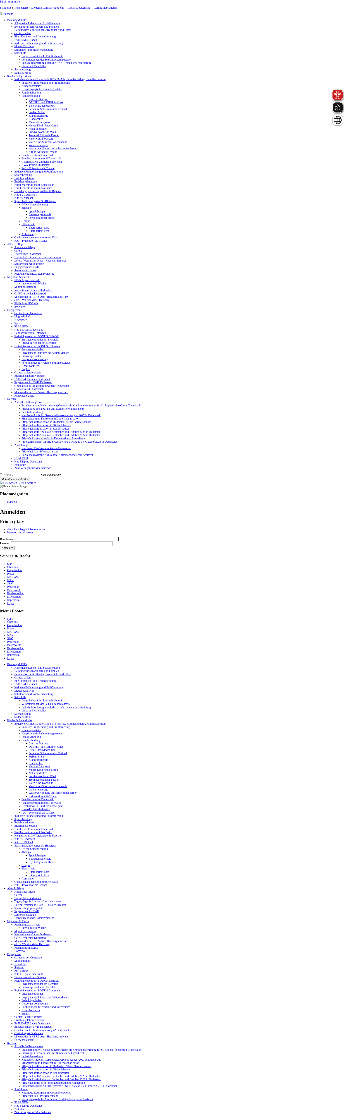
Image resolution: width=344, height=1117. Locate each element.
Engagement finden (33, 993)
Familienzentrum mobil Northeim (33, 832)
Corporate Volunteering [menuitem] (35, 359)
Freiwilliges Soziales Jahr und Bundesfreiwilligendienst (53, 1052)
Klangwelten (36, 763)
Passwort (5, 543)
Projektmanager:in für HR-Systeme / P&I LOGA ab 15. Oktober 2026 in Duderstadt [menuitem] (69, 441)
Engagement (14, 954)
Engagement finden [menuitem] (33, 349)
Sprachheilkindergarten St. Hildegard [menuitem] (35, 201)
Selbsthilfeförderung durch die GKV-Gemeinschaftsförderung (56, 707)
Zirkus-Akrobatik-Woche (43, 796)
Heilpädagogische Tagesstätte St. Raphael (37, 835)
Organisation (14, 570)
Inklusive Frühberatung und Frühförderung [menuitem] (38, 43)
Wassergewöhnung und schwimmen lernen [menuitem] (53, 148)
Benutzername (8, 539)
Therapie (27, 852)
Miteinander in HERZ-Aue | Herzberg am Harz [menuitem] (41, 296)
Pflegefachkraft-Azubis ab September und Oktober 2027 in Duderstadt (61, 1079)
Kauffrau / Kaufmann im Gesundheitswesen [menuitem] (46, 448)
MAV (10, 580)
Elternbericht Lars (39, 871)
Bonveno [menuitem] (19, 306)
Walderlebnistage (38, 789)
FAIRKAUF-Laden (25, 683)
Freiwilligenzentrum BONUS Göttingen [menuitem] (37, 346)
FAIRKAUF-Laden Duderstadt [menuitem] (32, 379)
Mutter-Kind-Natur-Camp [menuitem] (43, 125)
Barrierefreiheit (15, 593)
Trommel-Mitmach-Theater (44, 779)
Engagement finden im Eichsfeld (40, 983)
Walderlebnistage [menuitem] (38, 145)
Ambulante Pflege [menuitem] (24, 247)
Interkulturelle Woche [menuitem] (34, 283)
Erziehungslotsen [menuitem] (24, 178)
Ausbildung (21, 1089)
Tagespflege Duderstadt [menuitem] (27, 253)
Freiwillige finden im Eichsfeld (39, 987)
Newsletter (20, 964)
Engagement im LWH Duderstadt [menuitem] (33, 382)
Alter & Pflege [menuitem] (15, 244)
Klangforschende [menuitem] (38, 115)
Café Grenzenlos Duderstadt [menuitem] (30, 293)
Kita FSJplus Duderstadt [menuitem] (28, 461)
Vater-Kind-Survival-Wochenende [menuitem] (48, 141)
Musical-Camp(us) (39, 766)
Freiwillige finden (32, 1000)
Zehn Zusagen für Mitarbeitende (32, 1112)
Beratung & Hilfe (17, 664)
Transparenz (21, 7)
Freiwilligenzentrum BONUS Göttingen (37, 990)
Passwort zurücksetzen (20, 532)
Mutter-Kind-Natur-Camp (43, 769)
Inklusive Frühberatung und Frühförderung (38, 687)
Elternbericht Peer (39, 875)
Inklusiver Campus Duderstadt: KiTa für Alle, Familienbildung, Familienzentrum (60, 723)
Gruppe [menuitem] (26, 220)
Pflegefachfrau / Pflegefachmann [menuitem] (40, 451)
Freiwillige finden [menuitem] (32, 356)
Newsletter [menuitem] (20, 319)
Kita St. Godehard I (25, 838)
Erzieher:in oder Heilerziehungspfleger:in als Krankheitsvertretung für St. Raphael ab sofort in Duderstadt (81, 1049)
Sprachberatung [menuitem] (23, 174)
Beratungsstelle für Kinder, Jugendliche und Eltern (42, 674)
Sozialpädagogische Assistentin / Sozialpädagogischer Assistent (57, 1099)
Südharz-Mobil (22, 716)
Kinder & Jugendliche (19, 720)
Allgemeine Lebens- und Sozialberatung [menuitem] (37, 23)
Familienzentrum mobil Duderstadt (41, 802)
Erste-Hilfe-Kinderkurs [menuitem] (42, 105)
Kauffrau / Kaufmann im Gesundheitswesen (46, 1092)
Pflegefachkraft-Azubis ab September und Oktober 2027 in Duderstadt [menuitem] (61, 435)
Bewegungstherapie (40, 858)
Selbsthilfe (20, 697)
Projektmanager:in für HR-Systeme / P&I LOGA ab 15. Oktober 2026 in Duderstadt (69, 1085)
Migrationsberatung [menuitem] (25, 286)
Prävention (13, 586)
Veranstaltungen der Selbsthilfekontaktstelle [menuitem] (46, 59)
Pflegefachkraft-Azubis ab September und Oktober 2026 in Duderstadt (61, 1076)
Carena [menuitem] (18, 250)
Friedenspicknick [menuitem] (24, 395)
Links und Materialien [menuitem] (34, 66)
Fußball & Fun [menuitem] (37, 112)
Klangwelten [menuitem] (36, 118)
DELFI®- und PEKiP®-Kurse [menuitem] (46, 102)
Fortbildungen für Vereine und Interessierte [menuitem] (46, 362)
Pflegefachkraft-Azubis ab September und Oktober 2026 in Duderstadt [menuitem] (61, 431)
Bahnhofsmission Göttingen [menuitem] (30, 332)
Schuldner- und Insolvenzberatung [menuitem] (33, 49)
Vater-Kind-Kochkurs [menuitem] (41, 138)
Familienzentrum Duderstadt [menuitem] (38, 155)
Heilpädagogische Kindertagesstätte (42, 733)
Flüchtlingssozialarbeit (27, 924)
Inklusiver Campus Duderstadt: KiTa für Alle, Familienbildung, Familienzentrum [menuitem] (60, 79)
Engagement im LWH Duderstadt (33, 1026)
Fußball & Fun (37, 756)
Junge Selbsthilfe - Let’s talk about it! (42, 700)
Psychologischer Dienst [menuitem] (42, 217)
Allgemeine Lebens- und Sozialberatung (37, 667)
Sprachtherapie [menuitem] (37, 211)
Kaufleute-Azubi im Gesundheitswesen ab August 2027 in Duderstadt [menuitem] (61, 415)
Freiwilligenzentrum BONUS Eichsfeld (36, 980)
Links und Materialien (34, 710)
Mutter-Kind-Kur (24, 690)
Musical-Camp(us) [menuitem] (39, 122)
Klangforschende (38, 759)
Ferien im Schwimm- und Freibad (48, 753)
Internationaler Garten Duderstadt (33, 934)
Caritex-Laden (22, 677)
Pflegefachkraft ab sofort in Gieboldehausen (46, 1069)
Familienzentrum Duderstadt (38, 799)
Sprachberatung (23, 819)
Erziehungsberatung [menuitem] (25, 181)
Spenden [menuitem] (19, 323)
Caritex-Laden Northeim (28, 1016)
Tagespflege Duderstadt (27, 898)
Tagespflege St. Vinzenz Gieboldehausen (37, 901)
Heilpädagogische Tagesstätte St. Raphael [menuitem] (37, 191)
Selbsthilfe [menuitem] (20, 52)
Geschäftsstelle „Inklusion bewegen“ (42, 805)
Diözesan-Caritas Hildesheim (47, 7)
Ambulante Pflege (24, 891)
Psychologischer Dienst (42, 862)
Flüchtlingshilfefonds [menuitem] (26, 303)
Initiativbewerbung (32, 1056)
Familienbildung (31, 740)
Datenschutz (14, 596)
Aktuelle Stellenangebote (28, 1046)
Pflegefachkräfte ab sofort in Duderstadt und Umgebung (53, 1082)
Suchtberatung (22, 713)
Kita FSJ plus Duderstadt (28, 973)
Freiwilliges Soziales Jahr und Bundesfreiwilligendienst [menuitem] (53, 408)
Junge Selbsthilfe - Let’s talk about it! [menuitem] (42, 56)
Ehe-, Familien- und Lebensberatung (35, 680)
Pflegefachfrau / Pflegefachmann (40, 1095)
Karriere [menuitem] (11, 398)
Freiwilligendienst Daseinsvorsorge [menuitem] (34, 273)
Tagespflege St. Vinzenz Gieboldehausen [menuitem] (37, 257)
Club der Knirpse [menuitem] (38, 99)
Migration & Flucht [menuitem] (18, 277)
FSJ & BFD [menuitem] (21, 326)
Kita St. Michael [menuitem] (23, 197)
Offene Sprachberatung (35, 848)
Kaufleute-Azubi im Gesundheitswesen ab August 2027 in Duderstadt (61, 1059)
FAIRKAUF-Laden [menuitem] (25, 39)
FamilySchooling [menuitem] (31, 92)
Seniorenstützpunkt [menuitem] (25, 270)
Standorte (5, 7)
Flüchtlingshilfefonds (26, 947)
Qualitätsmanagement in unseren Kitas (36, 881)
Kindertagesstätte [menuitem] (31, 85)
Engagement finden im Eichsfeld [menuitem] (40, 339)
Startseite (12, 501)
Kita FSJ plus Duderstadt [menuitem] (28, 329)
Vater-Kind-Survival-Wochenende (48, 786)
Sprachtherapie (37, 855)
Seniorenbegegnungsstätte (29, 908)
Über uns (12, 567)
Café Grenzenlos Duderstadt (30, 937)
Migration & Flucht (18, 921)
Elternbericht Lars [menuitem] (39, 227)
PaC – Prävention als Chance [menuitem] (38, 168)
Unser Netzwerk (31, 1010)
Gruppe (26, 865)
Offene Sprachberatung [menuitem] (35, 204)
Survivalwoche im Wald (42, 776)
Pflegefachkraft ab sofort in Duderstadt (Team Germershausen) (57, 1066)
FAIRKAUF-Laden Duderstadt (32, 1023)
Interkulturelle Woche (34, 927)
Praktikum (20, 1109)
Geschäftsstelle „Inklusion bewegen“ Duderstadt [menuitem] (41, 385)
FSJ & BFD (21, 970)
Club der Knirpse (38, 743)
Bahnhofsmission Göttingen (30, 977)
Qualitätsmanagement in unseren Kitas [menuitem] (36, 237)
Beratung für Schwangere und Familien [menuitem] (36, 26)
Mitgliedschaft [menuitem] (22, 316)
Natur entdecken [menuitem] (38, 128)
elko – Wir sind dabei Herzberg (32, 944)
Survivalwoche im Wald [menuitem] (42, 131)
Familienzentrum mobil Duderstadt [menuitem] (41, 158)
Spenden (19, 967)
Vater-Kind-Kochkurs (41, 782)
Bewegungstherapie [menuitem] (40, 214)
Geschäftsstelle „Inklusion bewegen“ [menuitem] (42, 161)
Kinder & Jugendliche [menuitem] (19, 76)
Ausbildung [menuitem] (21, 445)
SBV (10, 583)
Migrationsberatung (25, 931)
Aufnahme (28, 878)
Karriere (11, 1043)
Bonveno (19, 950)
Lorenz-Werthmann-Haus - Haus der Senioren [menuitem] (40, 260)
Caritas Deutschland (79, 7)
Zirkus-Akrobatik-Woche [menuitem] (43, 151)
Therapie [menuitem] (27, 207)
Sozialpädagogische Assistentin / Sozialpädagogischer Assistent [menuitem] (57, 454)
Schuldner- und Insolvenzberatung (33, 694)
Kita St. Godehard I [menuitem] (25, 194)
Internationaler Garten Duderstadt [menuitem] (33, 290)
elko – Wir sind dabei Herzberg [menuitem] (32, 299)
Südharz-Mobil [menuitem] (22, 72)
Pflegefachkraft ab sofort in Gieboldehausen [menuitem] (46, 425)
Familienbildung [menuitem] (31, 95)
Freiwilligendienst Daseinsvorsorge (34, 917)
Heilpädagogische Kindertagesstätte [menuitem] (42, 89)
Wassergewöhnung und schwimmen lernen (53, 792)
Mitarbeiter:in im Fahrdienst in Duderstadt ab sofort (50, 1062)
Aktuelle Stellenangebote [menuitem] (28, 402)
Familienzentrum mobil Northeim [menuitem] (33, 188)
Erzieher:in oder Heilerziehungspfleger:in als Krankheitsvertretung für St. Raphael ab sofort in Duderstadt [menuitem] (81, 405)
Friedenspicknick (24, 1039)
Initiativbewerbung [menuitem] (32, 412)
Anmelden (13, 529)
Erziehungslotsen (24, 822)
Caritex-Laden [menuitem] (22, 33)
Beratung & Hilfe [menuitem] (17, 19)
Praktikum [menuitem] (20, 464)
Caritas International (105, 7)
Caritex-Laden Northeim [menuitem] (28, 372)
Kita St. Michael (23, 842)
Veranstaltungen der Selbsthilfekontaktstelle (46, 703)
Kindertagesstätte (31, 730)
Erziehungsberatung (25, 825)
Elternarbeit (28, 868)
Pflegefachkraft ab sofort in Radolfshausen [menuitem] (46, 428)
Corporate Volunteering (35, 1003)
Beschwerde (14, 590)
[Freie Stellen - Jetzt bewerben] (18, 482)
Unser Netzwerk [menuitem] (31, 365)
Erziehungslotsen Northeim (29, 1020)
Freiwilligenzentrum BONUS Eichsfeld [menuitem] (36, 336)
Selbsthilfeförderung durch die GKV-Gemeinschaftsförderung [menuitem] (56, 62)
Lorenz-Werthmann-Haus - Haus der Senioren (40, 904)
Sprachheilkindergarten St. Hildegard (35, 845)
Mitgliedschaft (22, 960)
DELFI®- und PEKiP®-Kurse (46, 746)
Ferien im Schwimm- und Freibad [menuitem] (48, 109)
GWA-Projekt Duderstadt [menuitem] (36, 164)
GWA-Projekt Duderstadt (36, 809)
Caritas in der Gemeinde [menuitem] (28, 313)
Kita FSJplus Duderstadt (28, 1105)
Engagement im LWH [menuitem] (26, 267)
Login (10, 603)
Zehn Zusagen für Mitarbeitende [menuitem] (32, 467)
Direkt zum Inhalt (10, 1)
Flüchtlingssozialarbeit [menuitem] (27, 280)
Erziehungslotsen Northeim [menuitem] (29, 375)
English (26, 1013)
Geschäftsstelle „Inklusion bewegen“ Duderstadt (41, 1030)
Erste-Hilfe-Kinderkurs (42, 749)
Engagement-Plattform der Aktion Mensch (45, 997)
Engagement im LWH (26, 911)
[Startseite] (6, 13)
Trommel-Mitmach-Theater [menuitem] (44, 135)
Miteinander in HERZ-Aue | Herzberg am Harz (41, 941)
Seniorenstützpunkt (25, 914)
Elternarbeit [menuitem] (28, 224)
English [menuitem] (26, 369)
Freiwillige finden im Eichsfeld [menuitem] (39, 342)
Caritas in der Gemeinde (28, 957)
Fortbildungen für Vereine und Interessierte (46, 1006)
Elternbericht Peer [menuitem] (39, 230)
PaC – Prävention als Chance (38, 812)
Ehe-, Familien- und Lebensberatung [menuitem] (35, 36)
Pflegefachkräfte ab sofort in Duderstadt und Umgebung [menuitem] (53, 438)
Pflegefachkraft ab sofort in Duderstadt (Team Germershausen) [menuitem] (57, 421)
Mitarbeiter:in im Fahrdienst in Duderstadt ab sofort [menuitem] (50, 418)
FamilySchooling (31, 736)
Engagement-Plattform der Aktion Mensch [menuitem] (45, 352)
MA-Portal (13, 576)
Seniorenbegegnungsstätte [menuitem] (29, 263)
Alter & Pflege (15, 888)
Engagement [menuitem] (14, 309)
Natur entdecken (38, 773)
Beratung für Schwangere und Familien (36, 670)
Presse (10, 573)
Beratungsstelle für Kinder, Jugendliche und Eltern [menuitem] (42, 29)
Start (9, 563)
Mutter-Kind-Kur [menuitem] (24, 46)
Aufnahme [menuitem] (28, 234)
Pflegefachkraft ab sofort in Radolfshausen (46, 1072)
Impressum (13, 599)
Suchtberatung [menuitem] (22, 69)
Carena (18, 894)
